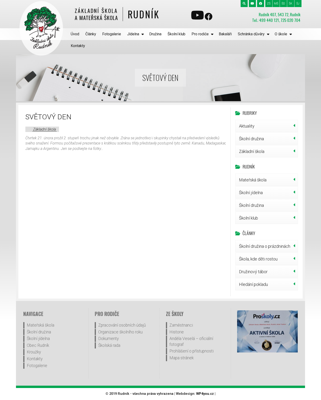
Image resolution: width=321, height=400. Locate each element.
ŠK (290, 3)
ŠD (283, 3)
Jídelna (133, 34)
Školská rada (109, 345)
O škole (281, 34)
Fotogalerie (111, 34)
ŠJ (297, 3)
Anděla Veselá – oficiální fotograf (191, 341)
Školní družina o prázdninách (264, 246)
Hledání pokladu (253, 284)
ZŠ (268, 3)
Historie (176, 332)
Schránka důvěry (251, 34)
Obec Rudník (38, 345)
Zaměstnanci (181, 325)
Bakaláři (225, 34)
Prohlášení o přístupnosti (191, 351)
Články (90, 34)
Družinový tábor (253, 271)
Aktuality (246, 126)
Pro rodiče (200, 34)
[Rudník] (41, 28)
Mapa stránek (181, 358)
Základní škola (44, 129)
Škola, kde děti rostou (258, 258)
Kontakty (78, 46)
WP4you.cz (205, 394)
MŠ (276, 3)
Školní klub (176, 34)
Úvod (75, 34)
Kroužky (34, 352)
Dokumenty (108, 338)
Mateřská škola (252, 179)
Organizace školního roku (120, 332)
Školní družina (251, 138)
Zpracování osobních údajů (122, 325)
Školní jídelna (251, 192)
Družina (155, 34)
